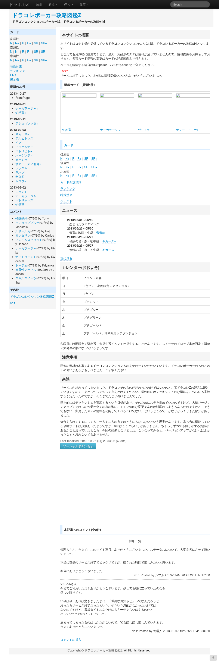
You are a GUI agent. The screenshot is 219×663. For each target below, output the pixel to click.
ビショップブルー (27, 222)
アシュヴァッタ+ (26, 123)
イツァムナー (24, 147)
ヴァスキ (21, 168)
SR (36, 43)
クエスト (66, 201)
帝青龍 (100, 232)
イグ (18, 142)
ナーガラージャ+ (26, 108)
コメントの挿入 (70, 639)
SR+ (44, 43)
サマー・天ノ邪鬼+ (28, 164)
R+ (29, 43)
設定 (83, 4)
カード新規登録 (70, 182)
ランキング (17, 71)
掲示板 (14, 79)
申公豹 (19, 176)
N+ (17, 43)
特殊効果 (16, 66)
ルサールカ (22, 231)
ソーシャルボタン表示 (78, 446)
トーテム (21, 265)
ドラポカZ (19, 4)
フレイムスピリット (28, 239)
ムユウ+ (20, 181)
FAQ (13, 75)
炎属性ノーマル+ (26, 269)
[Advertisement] (96, 492)
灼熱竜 (19, 204)
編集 (39, 4)
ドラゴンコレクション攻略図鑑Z (32, 296)
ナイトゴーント (25, 257)
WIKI (67, 4)
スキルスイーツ (25, 278)
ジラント (21, 191)
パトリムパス (24, 200)
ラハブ (19, 172)
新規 (52, 4)
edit (12, 303)
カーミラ (21, 159)
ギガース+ (22, 134)
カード (68, 145)
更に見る (66, 258)
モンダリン (22, 235)
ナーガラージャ (25, 196)
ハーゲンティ (24, 155)
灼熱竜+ (20, 112)
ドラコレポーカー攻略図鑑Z (46, 15)
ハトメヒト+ (23, 151)
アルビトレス (24, 138)
